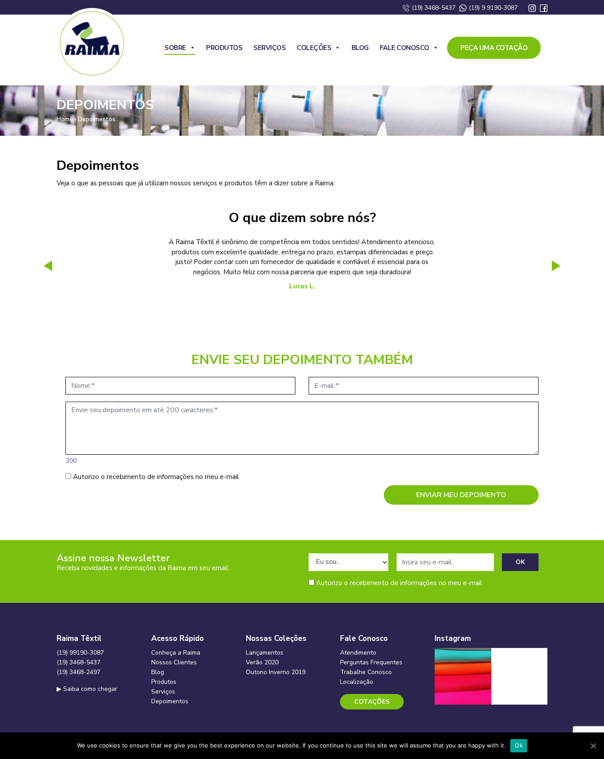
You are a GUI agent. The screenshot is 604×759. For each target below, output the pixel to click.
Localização (356, 682)
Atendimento (358, 652)
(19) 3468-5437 (432, 8)
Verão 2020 (262, 662)
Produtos (224, 47)
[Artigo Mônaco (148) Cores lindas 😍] (463, 676)
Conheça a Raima (175, 652)
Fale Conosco (404, 47)
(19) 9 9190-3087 (492, 8)
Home (65, 119)
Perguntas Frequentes (371, 662)
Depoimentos (169, 701)
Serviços (269, 47)
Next (558, 266)
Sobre (175, 47)
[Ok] (593, 745)
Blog (360, 47)
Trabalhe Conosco (366, 672)
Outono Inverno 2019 (276, 672)
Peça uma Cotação (494, 47)
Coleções (314, 47)
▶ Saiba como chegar (87, 689)
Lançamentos (264, 652)
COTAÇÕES (372, 702)
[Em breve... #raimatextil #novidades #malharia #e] (519, 676)
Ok (519, 745)
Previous (45, 266)
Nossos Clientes (174, 662)
